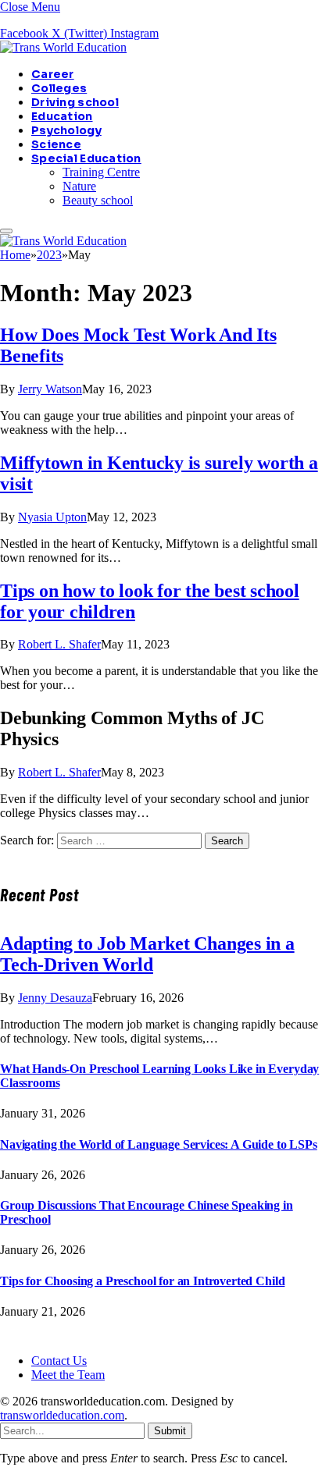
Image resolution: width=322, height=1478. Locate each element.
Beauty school (98, 200)
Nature (79, 186)
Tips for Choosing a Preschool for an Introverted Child (142, 1281)
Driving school (75, 102)
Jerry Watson (50, 389)
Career (52, 74)
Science (56, 144)
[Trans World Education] (63, 47)
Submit (170, 1431)
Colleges (59, 88)
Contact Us (59, 1360)
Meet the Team (68, 1374)
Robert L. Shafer (59, 644)
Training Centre (101, 172)
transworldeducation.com (62, 1415)
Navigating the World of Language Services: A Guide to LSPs (158, 1144)
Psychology (66, 130)
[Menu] (6, 231)
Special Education (86, 158)
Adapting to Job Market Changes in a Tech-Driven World (147, 954)
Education (62, 116)
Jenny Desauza (55, 997)
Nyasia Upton (52, 517)
